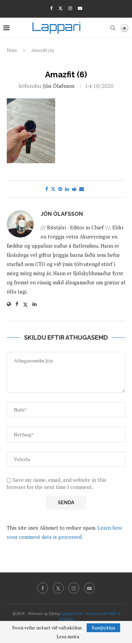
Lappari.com (72, 613)
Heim (12, 50)
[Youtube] (80, 8)
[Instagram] (70, 8)
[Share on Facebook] (46, 189)
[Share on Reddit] (74, 189)
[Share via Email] (81, 189)
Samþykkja (103, 627)
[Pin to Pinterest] (60, 189)
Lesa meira (68, 636)
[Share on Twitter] (53, 189)
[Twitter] (60, 8)
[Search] (112, 28)
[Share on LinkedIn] (67, 189)
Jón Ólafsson (58, 86)
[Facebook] (51, 8)
